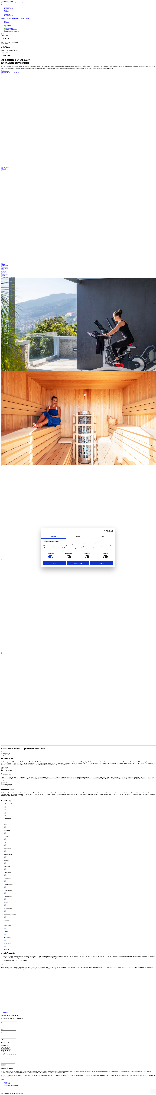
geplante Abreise (5, 1048)
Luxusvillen (7, 7)
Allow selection (78, 563)
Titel (2, 1029)
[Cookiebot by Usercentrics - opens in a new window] (106, 531)
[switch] (69, 556)
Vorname (3, 1033)
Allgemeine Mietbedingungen (11, 1085)
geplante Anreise (5, 1045)
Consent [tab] (53, 536)
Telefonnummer (5, 1042)
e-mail (3, 1039)
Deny (54, 563)
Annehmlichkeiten (8, 8)
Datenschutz (7, 1083)
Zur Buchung (4, 1012)
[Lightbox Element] (5, 71)
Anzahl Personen (5, 1051)
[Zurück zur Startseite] (15, 2)
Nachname (4, 1036)
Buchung (6, 11)
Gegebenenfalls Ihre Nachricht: (9, 1055)
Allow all (101, 563)
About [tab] (102, 536)
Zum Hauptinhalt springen (7, 1)
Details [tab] (78, 536)
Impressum (7, 1082)
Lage (5, 10)
